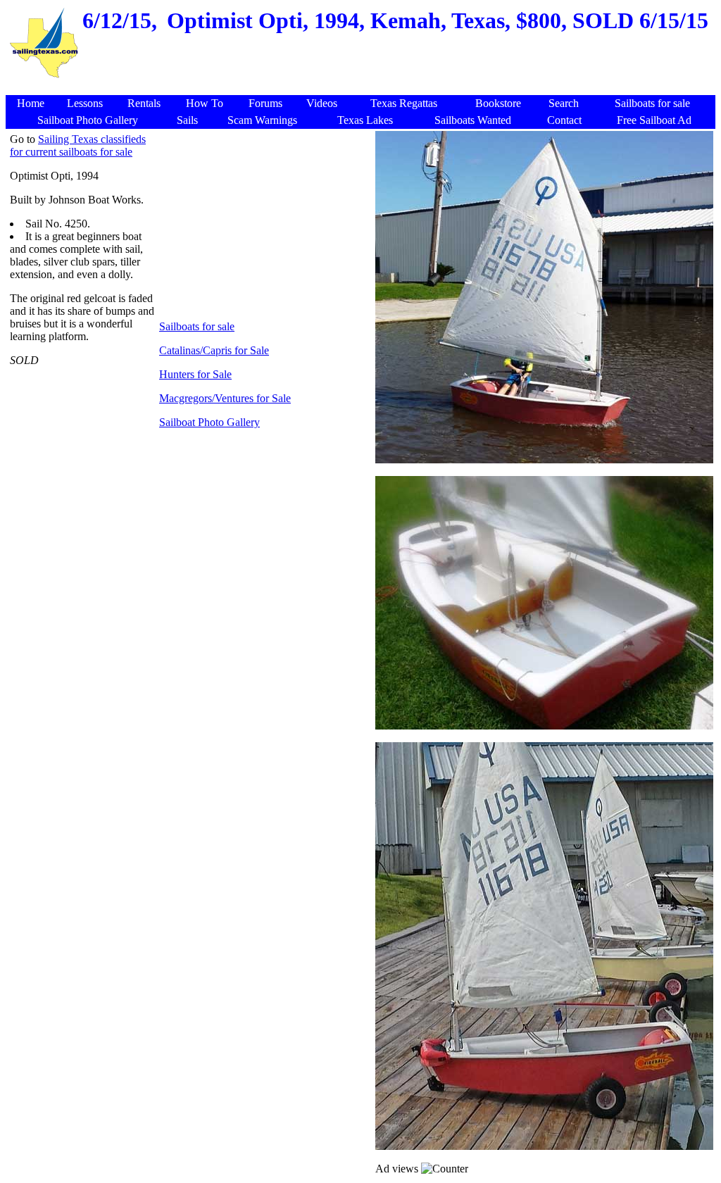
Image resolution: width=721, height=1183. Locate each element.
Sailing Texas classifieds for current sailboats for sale (78, 145)
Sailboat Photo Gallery (209, 422)
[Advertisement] (362, 87)
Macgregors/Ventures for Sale (225, 398)
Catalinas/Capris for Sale (214, 350)
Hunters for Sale (195, 374)
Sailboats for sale (196, 326)
